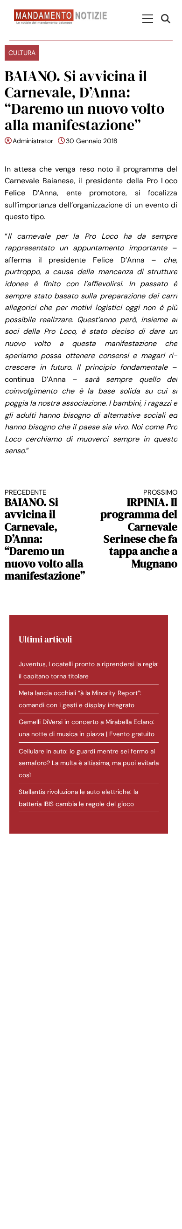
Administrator (33, 141)
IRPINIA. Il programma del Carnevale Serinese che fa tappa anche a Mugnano (138, 529)
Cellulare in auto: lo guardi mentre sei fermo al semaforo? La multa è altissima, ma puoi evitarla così (89, 763)
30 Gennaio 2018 (92, 141)
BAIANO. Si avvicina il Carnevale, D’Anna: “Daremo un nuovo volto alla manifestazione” (45, 535)
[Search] (167, 18)
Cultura (21, 52)
